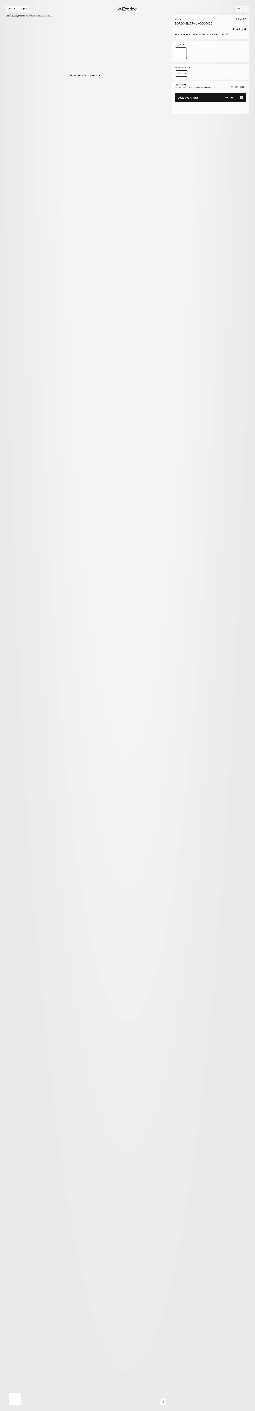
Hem (8, 16)
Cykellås (21, 16)
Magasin (24, 9)
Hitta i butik (239, 87)
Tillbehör (14, 16)
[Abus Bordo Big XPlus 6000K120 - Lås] (181, 53)
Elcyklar (11, 9)
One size (181, 73)
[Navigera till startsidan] (127, 9)
